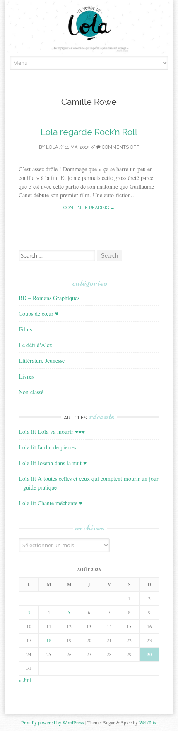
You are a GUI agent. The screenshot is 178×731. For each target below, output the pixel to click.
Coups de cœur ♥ (38, 313)
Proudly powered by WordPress (52, 722)
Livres (26, 376)
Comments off (120, 147)
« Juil (25, 680)
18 (48, 640)
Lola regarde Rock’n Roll (89, 132)
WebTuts (147, 722)
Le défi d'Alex (35, 345)
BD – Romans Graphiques (49, 298)
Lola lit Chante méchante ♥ (50, 503)
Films (25, 329)
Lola (52, 147)
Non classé (31, 392)
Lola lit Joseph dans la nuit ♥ (53, 463)
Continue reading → (89, 208)
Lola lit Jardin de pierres (47, 447)
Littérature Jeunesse (42, 360)
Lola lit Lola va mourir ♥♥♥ (52, 431)
